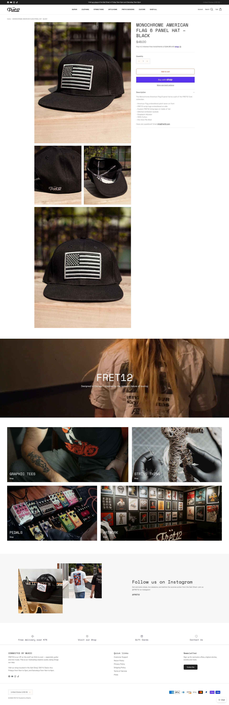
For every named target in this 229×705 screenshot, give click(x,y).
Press (116, 675)
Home (9, 19)
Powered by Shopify (24, 698)
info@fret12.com (163, 124)
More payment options (165, 85)
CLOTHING (85, 9)
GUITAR (74, 9)
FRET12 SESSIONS (128, 9)
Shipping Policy (120, 668)
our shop (95, 2)
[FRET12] (13, 9)
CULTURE (142, 9)
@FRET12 (136, 594)
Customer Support (121, 657)
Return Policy (119, 660)
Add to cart (165, 72)
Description (141, 92)
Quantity (139, 56)
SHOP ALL (153, 9)
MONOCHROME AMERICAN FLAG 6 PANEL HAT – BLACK (30, 19)
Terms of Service (120, 671)
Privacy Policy (119, 664)
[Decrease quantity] (138, 61)
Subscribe (190, 667)
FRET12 (15, 698)
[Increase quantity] (148, 61)
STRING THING (99, 9)
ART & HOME (112, 9)
